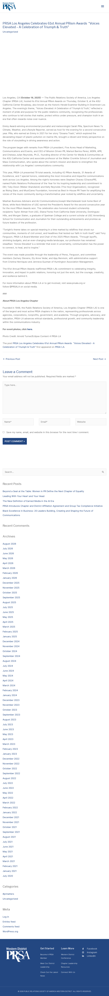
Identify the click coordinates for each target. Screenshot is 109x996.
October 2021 (10, 827)
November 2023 (11, 705)
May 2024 (8, 675)
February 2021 (10, 866)
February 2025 (10, 631)
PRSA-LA (59, 347)
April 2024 (8, 680)
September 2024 (11, 656)
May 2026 (8, 558)
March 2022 (9, 802)
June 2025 (8, 612)
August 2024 (9, 661)
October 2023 (10, 709)
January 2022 (10, 812)
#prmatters (8, 894)
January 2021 (10, 871)
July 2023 (8, 724)
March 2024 (9, 685)
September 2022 (11, 773)
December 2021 (11, 817)
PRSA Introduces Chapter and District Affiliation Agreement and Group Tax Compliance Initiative (53, 506)
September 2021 (11, 832)
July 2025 (8, 607)
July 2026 (8, 548)
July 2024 (8, 666)
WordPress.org (10, 931)
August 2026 (9, 543)
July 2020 (8, 876)
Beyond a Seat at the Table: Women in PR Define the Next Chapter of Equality (43, 491)
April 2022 (8, 797)
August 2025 (9, 602)
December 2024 (11, 641)
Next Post (99, 359)
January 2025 (10, 636)
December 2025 (11, 582)
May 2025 (8, 617)
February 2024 (10, 690)
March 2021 (9, 861)
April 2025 (8, 622)
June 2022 (8, 788)
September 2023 (11, 714)
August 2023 (9, 719)
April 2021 (8, 856)
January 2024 (10, 695)
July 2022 (8, 783)
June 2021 (8, 846)
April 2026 (8, 563)
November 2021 (11, 822)
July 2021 (8, 841)
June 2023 (8, 729)
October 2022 (10, 768)
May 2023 (8, 734)
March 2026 (9, 568)
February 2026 (10, 573)
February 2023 (10, 749)
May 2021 (8, 851)
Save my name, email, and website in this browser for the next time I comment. (47, 432)
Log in (6, 916)
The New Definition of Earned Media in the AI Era (28, 501)
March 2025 (9, 626)
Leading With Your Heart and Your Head (23, 496)
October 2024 (10, 651)
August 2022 (9, 778)
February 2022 (10, 807)
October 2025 (10, 592)
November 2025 (11, 587)
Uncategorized (10, 31)
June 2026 (8, 553)
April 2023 (8, 739)
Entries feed (9, 921)
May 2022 (8, 793)
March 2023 (9, 744)
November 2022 (11, 763)
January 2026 (10, 578)
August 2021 (9, 837)
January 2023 (10, 753)
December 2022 (11, 758)
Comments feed (11, 926)
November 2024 (11, 646)
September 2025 (11, 597)
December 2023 (11, 700)
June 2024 (8, 670)
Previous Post (11, 359)
